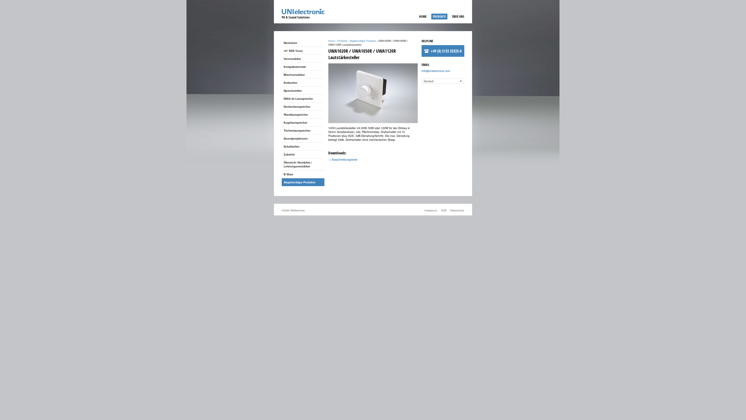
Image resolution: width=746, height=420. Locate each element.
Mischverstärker (294, 75)
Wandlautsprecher (296, 114)
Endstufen (290, 83)
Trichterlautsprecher (297, 130)
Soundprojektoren (296, 138)
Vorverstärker (292, 59)
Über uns (458, 16)
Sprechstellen (293, 91)
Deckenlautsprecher (297, 106)
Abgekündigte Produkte (299, 182)
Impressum (430, 210)
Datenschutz (457, 210)
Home (423, 16)
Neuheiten (290, 43)
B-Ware (288, 174)
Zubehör (289, 154)
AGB (443, 210)
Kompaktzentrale (295, 67)
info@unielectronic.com (436, 71)
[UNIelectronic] (303, 14)
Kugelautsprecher (295, 122)
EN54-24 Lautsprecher (298, 99)
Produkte (439, 16)
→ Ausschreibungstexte (342, 159)
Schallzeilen (292, 146)
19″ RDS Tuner (293, 51)
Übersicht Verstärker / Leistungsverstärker (298, 164)
